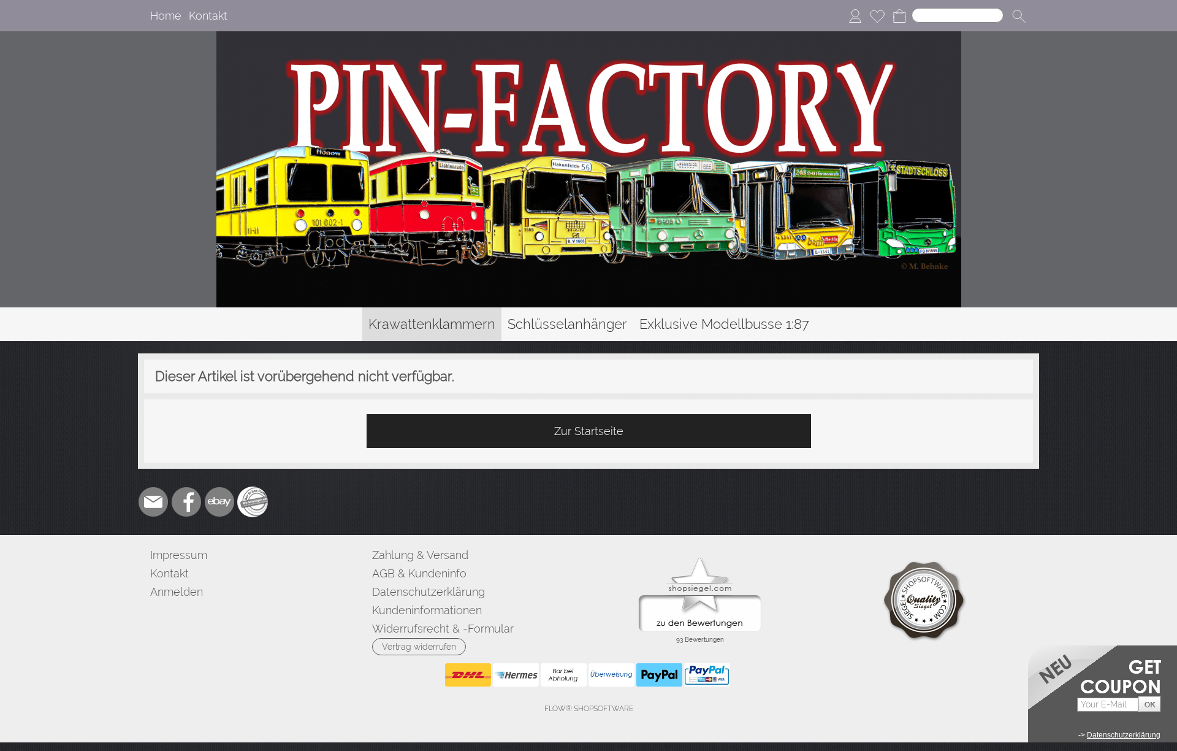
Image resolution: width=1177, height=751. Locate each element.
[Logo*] (588, 36)
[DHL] (468, 675)
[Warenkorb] (899, 16)
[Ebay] (219, 502)
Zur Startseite (588, 431)
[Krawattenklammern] (431, 324)
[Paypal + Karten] (707, 675)
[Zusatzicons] (252, 502)
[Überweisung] (611, 675)
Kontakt (208, 15)
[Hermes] (516, 675)
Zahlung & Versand (420, 555)
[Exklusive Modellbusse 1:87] (724, 324)
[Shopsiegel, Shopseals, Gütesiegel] (700, 561)
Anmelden (176, 591)
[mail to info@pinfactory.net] (153, 502)
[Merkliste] (877, 16)
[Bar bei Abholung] (564, 675)
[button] (1019, 16)
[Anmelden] (855, 16)
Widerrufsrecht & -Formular (443, 628)
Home (165, 15)
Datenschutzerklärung (428, 591)
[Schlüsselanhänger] (567, 324)
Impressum (178, 555)
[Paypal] (659, 675)
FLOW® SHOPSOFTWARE (588, 708)
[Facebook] (186, 502)
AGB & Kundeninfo (419, 573)
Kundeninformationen (427, 610)
